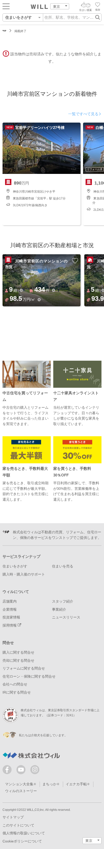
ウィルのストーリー (21, 791)
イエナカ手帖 (76, 784)
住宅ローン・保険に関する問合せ (29, 676)
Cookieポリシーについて (22, 841)
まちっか (49, 784)
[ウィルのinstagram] (34, 769)
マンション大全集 (19, 784)
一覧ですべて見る (83, 114)
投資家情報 (11, 617)
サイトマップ (13, 817)
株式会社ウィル (4, 31)
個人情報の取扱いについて (24, 833)
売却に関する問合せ (18, 660)
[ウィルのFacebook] (8, 770)
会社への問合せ (15, 684)
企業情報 (10, 609)
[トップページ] (39, 7)
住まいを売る (62, 566)
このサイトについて (18, 825)
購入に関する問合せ (18, 652)
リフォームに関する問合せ (24, 668)
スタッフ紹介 (62, 601)
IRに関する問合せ (17, 692)
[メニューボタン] (6, 6)
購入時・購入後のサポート (24, 574)
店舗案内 (10, 601)
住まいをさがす (15, 566)
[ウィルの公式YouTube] (22, 770)
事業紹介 (59, 609)
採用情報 (10, 625)
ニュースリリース (66, 617)
